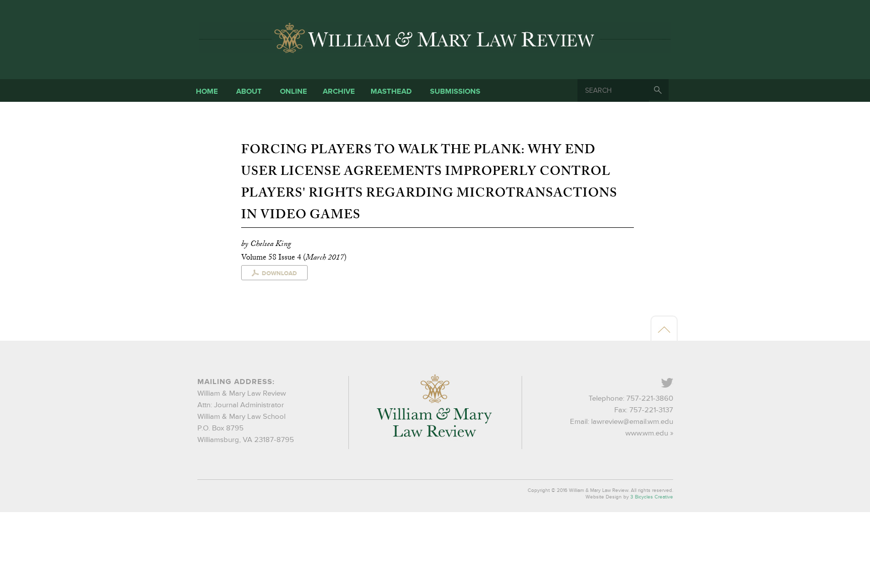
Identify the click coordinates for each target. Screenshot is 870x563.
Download (279, 273)
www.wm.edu (646, 433)
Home (207, 91)
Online (293, 91)
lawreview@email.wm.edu (632, 421)
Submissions (455, 91)
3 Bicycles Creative (651, 497)
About (249, 91)
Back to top (664, 329)
